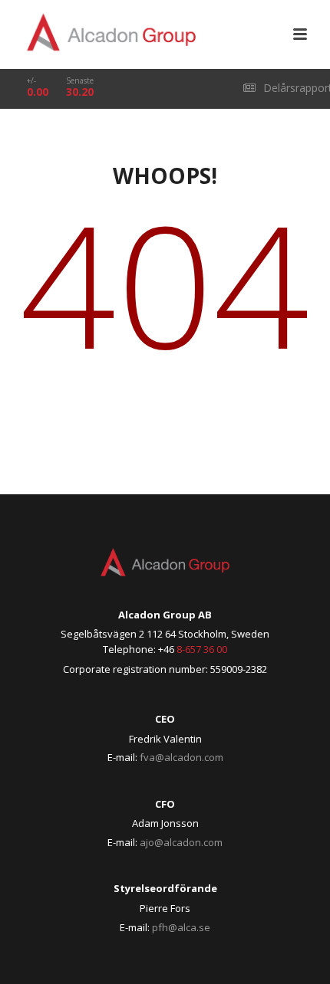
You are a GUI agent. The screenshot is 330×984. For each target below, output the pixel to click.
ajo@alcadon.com (181, 842)
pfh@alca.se (181, 927)
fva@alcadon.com (181, 757)
